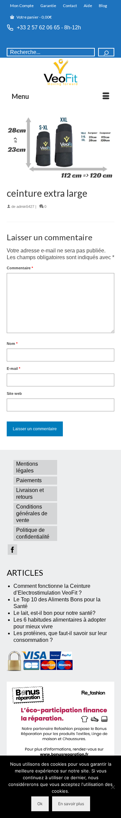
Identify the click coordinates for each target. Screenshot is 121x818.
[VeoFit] (60, 72)
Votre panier (34, 17)
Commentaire (20, 268)
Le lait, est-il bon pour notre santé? (54, 613)
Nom (12, 344)
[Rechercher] (106, 52)
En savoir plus (71, 803)
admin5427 (25, 206)
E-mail (13, 368)
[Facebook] (12, 549)
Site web (14, 393)
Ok (40, 803)
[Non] (112, 787)
